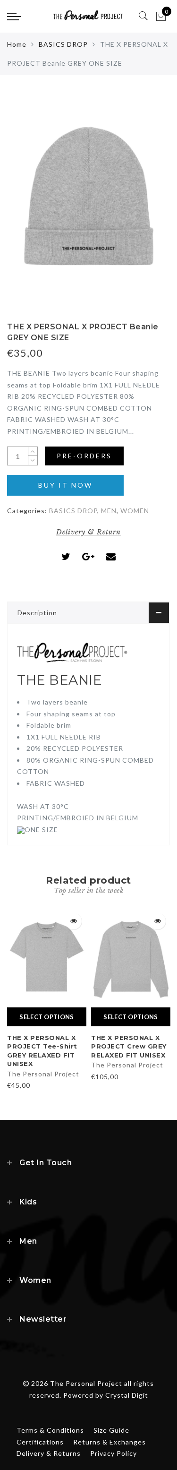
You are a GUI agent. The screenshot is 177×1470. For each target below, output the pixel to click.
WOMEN (134, 511)
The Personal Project (43, 1074)
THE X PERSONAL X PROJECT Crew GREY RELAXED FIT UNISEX (129, 1046)
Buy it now (65, 485)
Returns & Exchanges (109, 1442)
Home (16, 44)
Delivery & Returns (49, 1453)
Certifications (40, 1442)
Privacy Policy (113, 1453)
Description (37, 613)
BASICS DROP (63, 44)
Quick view (73, 921)
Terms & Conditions (50, 1430)
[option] (47, 1000)
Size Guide (111, 1430)
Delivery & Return (88, 532)
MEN (109, 511)
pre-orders (84, 456)
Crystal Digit (126, 1395)
